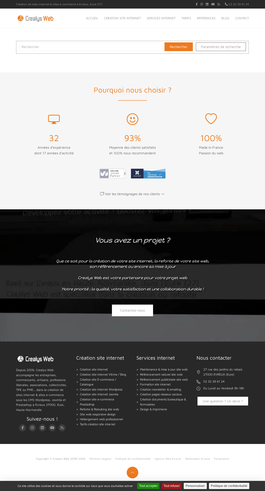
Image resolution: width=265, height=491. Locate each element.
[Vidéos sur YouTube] (213, 4)
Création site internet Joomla (99, 394)
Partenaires (221, 458)
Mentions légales (100, 458)
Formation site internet (155, 384)
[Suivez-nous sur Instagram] (201, 4)
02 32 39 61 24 (238, 4)
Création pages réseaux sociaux (161, 394)
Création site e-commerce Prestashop (97, 402)
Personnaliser (195, 486)
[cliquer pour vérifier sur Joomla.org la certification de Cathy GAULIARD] (147, 173)
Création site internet (94, 369)
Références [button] (206, 18)
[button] (132, 472)
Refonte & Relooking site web (99, 409)
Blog (225, 18)
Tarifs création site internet (97, 424)
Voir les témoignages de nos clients (132, 194)
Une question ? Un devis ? (223, 401)
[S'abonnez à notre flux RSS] (218, 4)
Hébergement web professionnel (101, 419)
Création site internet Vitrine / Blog (103, 374)
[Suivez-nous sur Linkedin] (207, 4)
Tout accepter (148, 486)
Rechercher (179, 47)
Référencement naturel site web (161, 374)
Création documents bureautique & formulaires (163, 402)
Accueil (92, 18)
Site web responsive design (98, 414)
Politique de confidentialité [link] (229, 486)
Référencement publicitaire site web (164, 379)
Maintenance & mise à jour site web (164, 369)
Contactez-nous (132, 310)
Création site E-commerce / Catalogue (98, 382)
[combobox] (90, 46)
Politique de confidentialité (133, 458)
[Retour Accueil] (36, 18)
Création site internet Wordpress (101, 389)
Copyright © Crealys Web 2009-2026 (61, 458)
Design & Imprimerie (153, 409)
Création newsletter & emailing (160, 389)
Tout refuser (172, 486)
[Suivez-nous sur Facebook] (196, 4)
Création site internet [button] (122, 18)
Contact (242, 18)
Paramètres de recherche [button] (221, 47)
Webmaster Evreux (197, 458)
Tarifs (186, 18)
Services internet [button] (161, 18)
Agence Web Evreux (167, 458)
